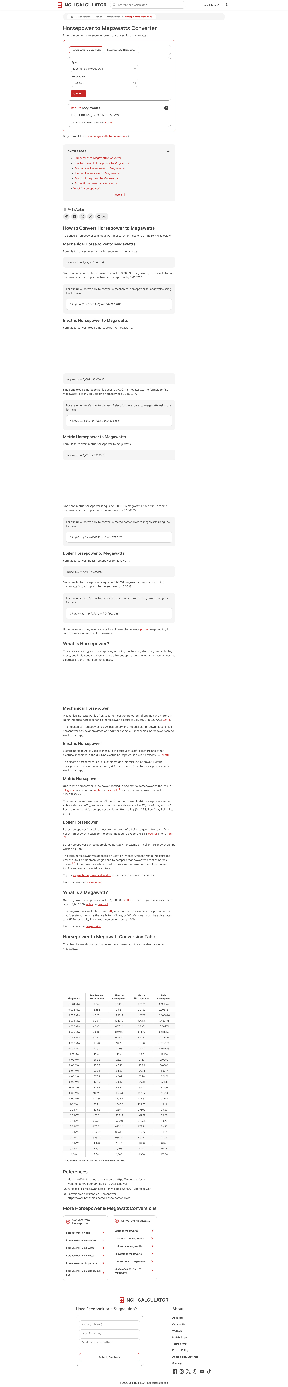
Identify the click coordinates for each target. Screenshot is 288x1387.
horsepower (94, 882)
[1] (118, 789)
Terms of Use (180, 1343)
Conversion (84, 16)
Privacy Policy (180, 1350)
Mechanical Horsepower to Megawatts (99, 168)
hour (169, 833)
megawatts (93, 926)
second (112, 790)
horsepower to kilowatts (80, 1255)
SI (131, 911)
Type (74, 62)
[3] (73, 863)
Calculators (209, 4)
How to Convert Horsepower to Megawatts (101, 163)
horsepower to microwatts (81, 1240)
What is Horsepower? (87, 188)
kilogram (68, 790)
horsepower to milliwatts (80, 1247)
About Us (177, 1317)
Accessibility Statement (186, 1356)
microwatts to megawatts (129, 1238)
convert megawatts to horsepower (105, 136)
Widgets (177, 1330)
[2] (64, 837)
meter (97, 790)
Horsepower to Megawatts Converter (97, 158)
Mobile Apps (179, 1337)
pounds (153, 833)
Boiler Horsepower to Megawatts (96, 183)
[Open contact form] (166, 108)
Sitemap (177, 1363)
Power (99, 16)
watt (109, 911)
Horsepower (113, 16)
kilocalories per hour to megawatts (128, 1270)
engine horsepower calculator (92, 875)
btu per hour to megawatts (130, 1261)
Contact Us (178, 1324)
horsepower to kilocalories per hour (83, 1272)
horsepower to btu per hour (82, 1263)
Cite (104, 216)
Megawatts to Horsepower (121, 50)
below (109, 123)
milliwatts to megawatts (128, 1246)
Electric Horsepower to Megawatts (97, 173)
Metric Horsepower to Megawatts (96, 178)
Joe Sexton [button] (78, 209)
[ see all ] (119, 194)
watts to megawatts (126, 1230)
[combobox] (151, 5)
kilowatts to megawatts (128, 1253)
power (144, 629)
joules (89, 904)
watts (166, 719)
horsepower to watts (78, 1232)
